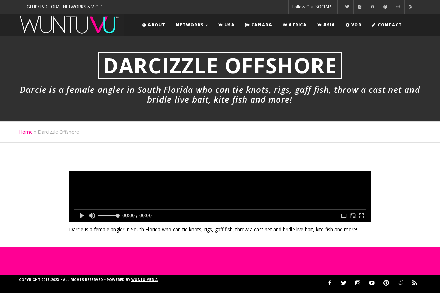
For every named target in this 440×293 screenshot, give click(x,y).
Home (26, 132)
